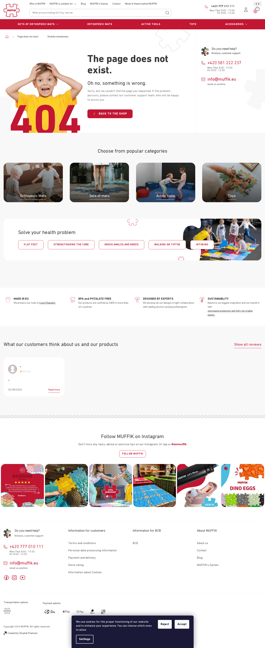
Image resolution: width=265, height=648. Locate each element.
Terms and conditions (82, 543)
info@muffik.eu (221, 79)
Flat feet (31, 244)
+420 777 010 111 (27, 547)
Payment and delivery (82, 557)
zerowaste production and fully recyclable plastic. (230, 313)
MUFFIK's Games (99, 4)
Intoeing (202, 244)
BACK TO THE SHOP (113, 113)
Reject (165, 624)
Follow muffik (132, 454)
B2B (135, 543)
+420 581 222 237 (224, 63)
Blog (83, 4)
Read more (54, 389)
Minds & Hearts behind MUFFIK (141, 4)
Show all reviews (247, 344)
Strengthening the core (71, 244)
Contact (116, 4)
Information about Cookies (85, 572)
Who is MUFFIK (37, 4)
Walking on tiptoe (167, 244)
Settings (84, 639)
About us (202, 543)
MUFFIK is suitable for (61, 4)
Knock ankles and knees (122, 244)
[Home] (8, 37)
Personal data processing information (92, 550)
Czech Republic (47, 303)
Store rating (76, 565)
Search (167, 13)
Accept (182, 624)
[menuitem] (38, 24)
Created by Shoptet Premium (22, 633)
